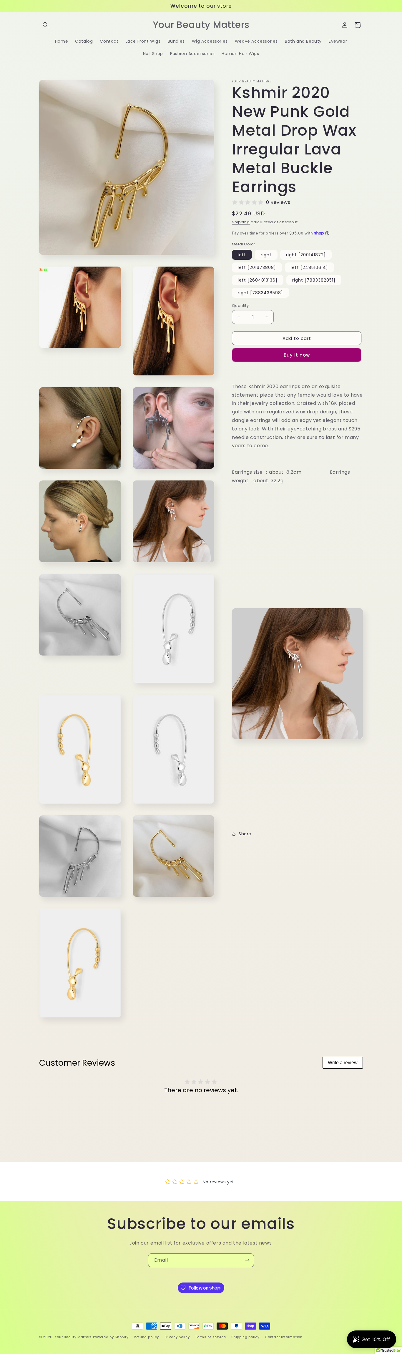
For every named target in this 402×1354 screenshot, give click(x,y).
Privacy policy (177, 1336)
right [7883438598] (260, 292)
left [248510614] (309, 267)
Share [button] (245, 833)
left (242, 254)
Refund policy (146, 1336)
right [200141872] (306, 254)
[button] (45, 25)
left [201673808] (257, 267)
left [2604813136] (258, 280)
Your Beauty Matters (73, 1337)
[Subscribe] (247, 1260)
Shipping (241, 221)
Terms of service (210, 1336)
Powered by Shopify (111, 1337)
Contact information (283, 1336)
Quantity (240, 305)
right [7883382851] (313, 280)
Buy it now (297, 355)
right (266, 254)
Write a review (343, 1062)
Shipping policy (245, 1336)
